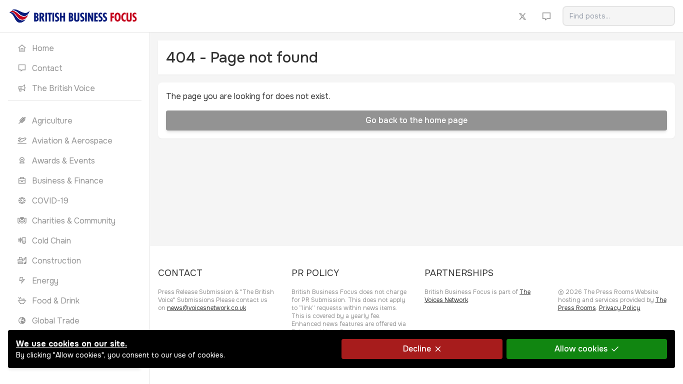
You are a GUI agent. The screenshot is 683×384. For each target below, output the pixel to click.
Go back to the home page (417, 120)
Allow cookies (581, 349)
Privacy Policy (619, 308)
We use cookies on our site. (71, 343)
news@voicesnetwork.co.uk (206, 308)
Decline (417, 349)
